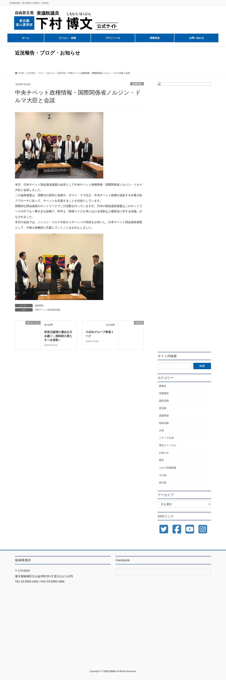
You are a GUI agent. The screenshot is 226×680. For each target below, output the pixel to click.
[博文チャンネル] (28, 327)
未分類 (162, 482)
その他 (162, 475)
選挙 (161, 460)
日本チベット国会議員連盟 (47, 310)
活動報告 (164, 393)
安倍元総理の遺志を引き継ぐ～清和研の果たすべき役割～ (58, 335)
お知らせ (164, 452)
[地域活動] (131, 330)
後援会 (162, 385)
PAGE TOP (217, 656)
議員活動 (164, 400)
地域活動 (164, 423)
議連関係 (137, 83)
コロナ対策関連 (167, 467)
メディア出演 (166, 437)
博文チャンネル (167, 445)
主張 (161, 430)
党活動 (162, 408)
